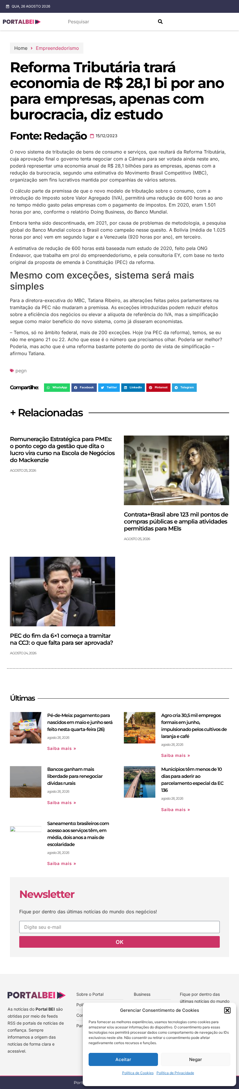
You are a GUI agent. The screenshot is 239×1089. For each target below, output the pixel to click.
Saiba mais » (61, 748)
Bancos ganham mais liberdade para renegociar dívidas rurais (75, 776)
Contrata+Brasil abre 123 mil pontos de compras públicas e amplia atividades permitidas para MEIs (176, 521)
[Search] (160, 21)
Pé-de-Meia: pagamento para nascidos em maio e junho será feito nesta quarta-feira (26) (80, 722)
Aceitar (123, 1059)
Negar (195, 1059)
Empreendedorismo (57, 48)
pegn (21, 370)
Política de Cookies (138, 1073)
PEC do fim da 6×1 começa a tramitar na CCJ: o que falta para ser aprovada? (61, 639)
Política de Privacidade (175, 1073)
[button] (227, 1010)
